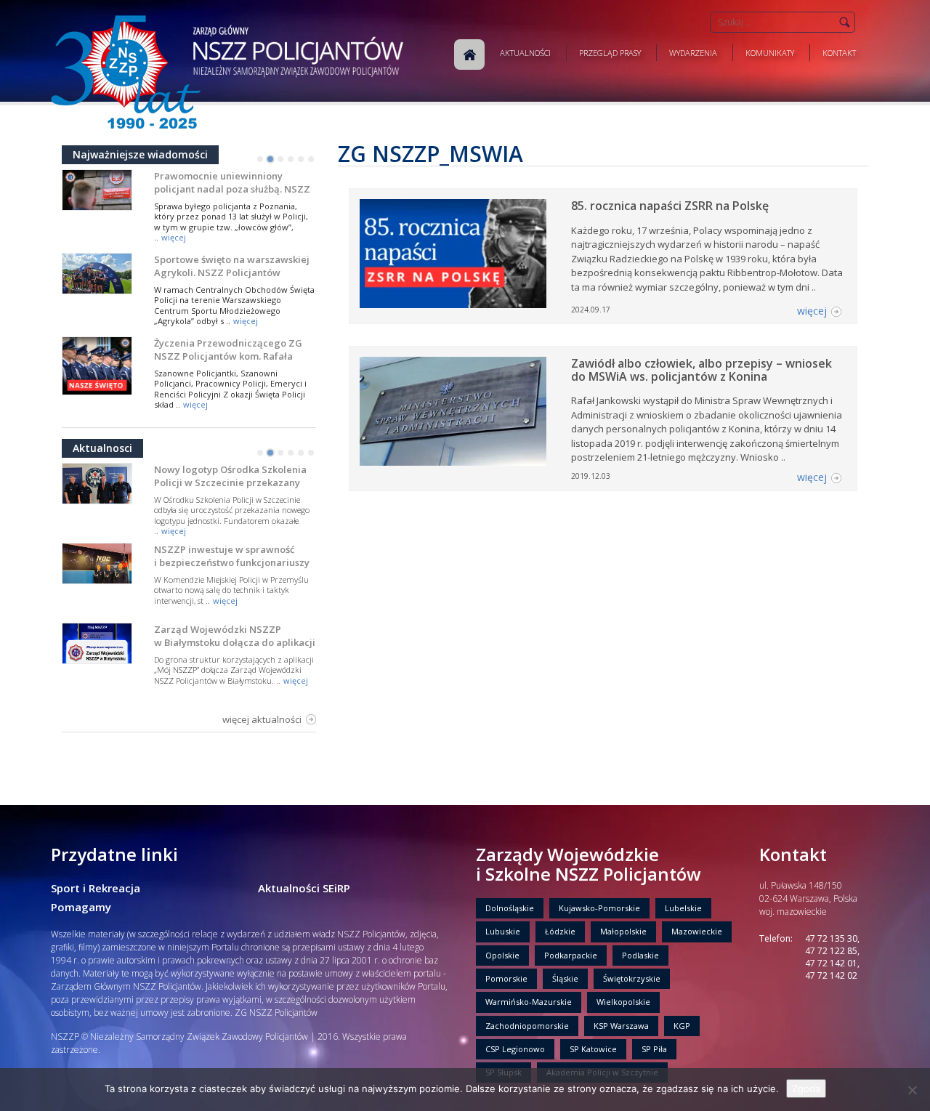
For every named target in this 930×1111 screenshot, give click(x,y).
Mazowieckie (696, 931)
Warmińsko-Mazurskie (528, 1001)
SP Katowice (593, 1048)
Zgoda (806, 1088)
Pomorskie (506, 978)
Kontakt (839, 52)
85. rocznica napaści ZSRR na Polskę (670, 206)
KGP (682, 1025)
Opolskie (502, 955)
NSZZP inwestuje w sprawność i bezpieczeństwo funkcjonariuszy (232, 556)
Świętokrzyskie (631, 978)
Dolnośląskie (509, 907)
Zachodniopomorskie (527, 1025)
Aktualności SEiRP (304, 888)
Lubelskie (683, 907)
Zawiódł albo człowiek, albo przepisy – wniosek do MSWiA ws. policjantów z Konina (701, 369)
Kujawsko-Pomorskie (599, 907)
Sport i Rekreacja (95, 888)
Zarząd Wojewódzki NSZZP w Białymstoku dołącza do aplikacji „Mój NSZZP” (234, 642)
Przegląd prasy (610, 52)
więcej (173, 237)
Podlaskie (640, 955)
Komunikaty (769, 52)
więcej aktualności (262, 719)
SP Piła (654, 1048)
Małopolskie (623, 931)
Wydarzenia (693, 52)
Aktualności (525, 52)
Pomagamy (81, 907)
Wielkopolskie (623, 1001)
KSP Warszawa (621, 1025)
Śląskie (565, 978)
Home (469, 54)
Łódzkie (560, 931)
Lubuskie (502, 931)
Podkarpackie (570, 955)
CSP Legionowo (515, 1048)
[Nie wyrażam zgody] (912, 1090)
